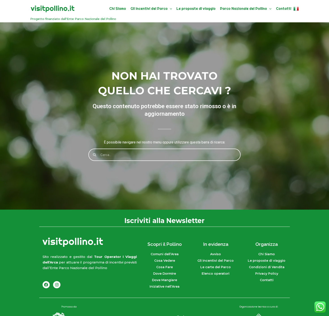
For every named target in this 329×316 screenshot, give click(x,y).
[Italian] (296, 8)
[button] (170, 8)
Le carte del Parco (215, 267)
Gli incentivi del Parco (215, 261)
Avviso (215, 254)
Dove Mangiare (164, 280)
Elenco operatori (215, 274)
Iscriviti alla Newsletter (164, 221)
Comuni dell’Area (165, 254)
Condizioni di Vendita (266, 267)
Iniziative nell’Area (164, 286)
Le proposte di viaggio (266, 261)
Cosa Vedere (164, 261)
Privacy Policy (266, 274)
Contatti (266, 280)
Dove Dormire (164, 274)
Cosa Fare (164, 267)
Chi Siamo (266, 254)
